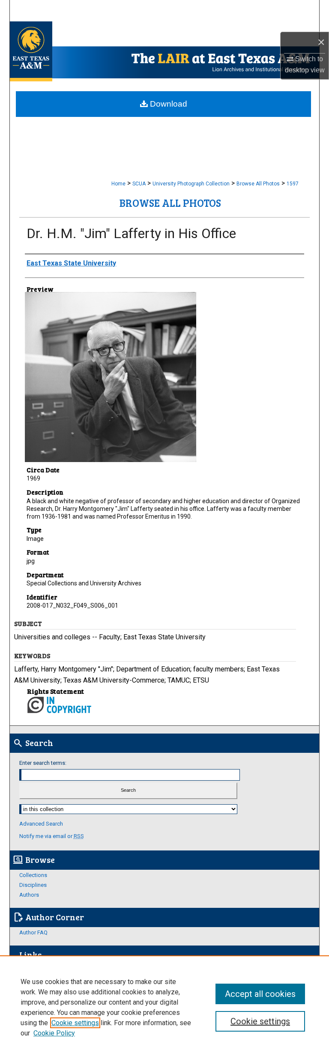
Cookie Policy (54, 1033)
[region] (164, 1007)
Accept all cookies (260, 994)
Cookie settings (75, 1023)
